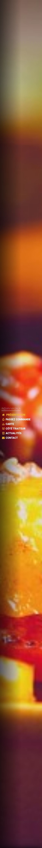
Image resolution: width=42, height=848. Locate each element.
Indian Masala (11, 408)
